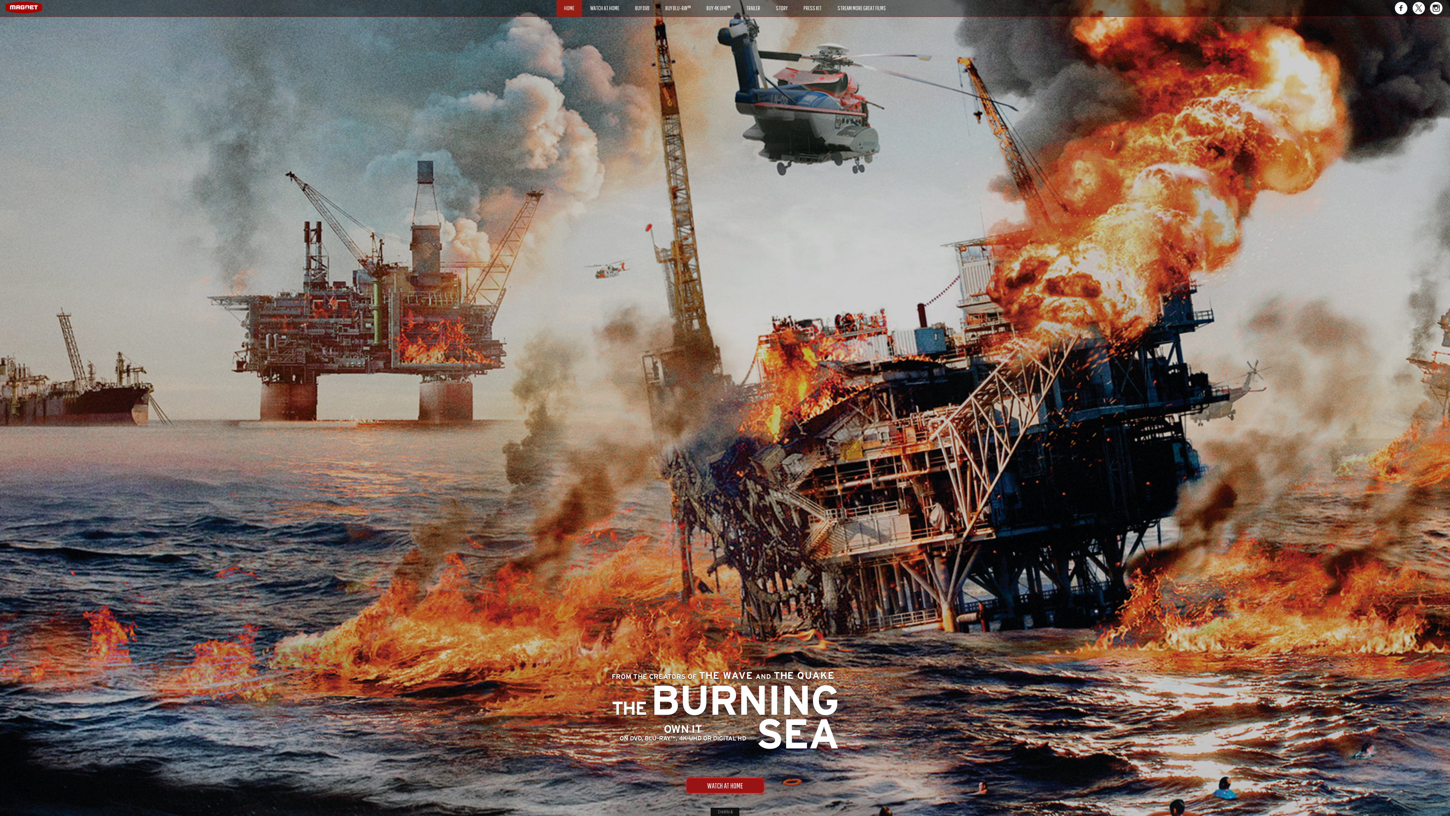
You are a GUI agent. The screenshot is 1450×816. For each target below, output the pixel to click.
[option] (725, 44)
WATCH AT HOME (725, 785)
